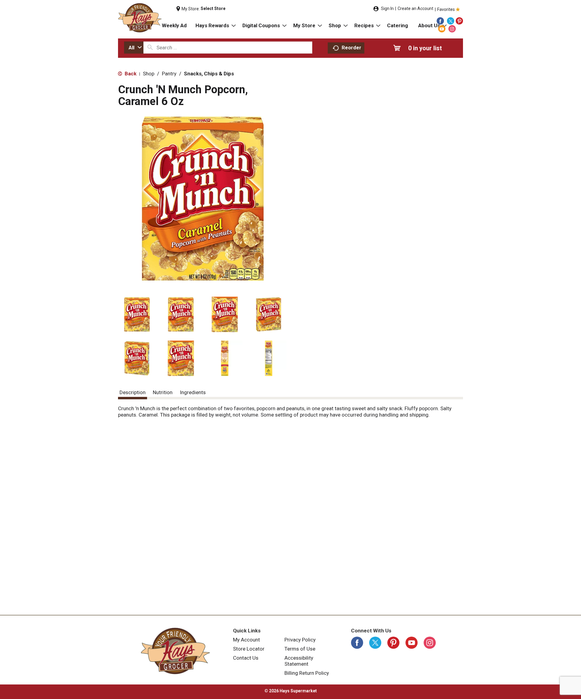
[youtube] (441, 28)
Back (129, 74)
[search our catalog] (150, 47)
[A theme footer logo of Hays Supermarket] (175, 651)
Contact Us (245, 658)
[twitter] (450, 21)
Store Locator (248, 649)
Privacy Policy (300, 640)
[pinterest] (459, 21)
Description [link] (133, 392)
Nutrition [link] (162, 392)
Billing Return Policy (306, 673)
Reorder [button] (351, 48)
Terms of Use (299, 649)
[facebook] (440, 21)
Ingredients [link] (193, 392)
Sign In (387, 8)
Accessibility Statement (298, 661)
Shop (148, 74)
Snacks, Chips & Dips (209, 74)
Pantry (169, 74)
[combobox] (133, 47)
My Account (246, 640)
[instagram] (452, 28)
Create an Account (415, 8)
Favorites (446, 9)
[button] (137, 314)
